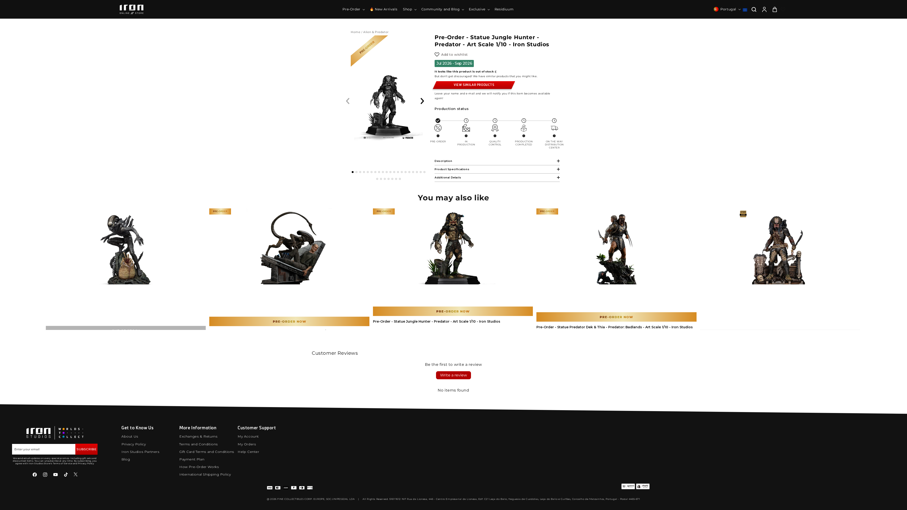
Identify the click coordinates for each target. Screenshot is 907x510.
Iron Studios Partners (140, 452)
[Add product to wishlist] (437, 54)
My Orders (247, 444)
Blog (125, 459)
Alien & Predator (376, 32)
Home (355, 32)
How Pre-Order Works (199, 467)
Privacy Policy (133, 444)
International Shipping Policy (205, 474)
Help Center (248, 452)
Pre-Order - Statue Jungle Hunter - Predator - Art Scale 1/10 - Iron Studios (436, 321)
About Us (129, 436)
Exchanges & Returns (198, 436)
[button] (353, 9)
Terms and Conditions (198, 444)
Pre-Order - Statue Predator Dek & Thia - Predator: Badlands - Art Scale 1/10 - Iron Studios (614, 327)
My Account (248, 436)
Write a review (453, 375)
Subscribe (86, 449)
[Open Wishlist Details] (783, 9)
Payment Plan (191, 459)
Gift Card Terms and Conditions (206, 452)
